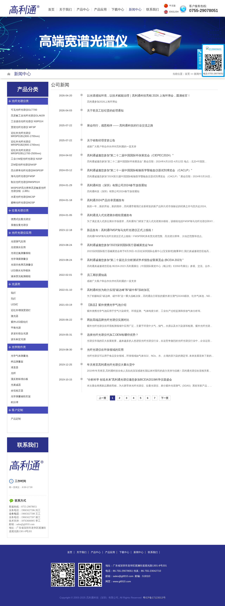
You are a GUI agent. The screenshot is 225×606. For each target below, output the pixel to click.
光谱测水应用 (18, 247)
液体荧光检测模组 (21, 276)
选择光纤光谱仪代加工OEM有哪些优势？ (112, 334)
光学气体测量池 (19, 355)
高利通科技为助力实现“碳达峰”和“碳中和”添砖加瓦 (118, 289)
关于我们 (65, 9)
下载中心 (117, 9)
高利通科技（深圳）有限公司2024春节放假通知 (117, 185)
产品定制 (16, 418)
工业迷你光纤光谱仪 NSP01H (27, 121)
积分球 (14, 402)
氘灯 (13, 298)
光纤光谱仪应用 (21, 232)
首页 (51, 9)
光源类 (16, 284)
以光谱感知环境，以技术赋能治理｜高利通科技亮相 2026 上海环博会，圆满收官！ (138, 95)
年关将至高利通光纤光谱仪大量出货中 (111, 364)
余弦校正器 (17, 390)
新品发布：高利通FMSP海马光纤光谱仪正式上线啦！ (120, 230)
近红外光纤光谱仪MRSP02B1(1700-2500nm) (26, 152)
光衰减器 (16, 384)
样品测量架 (17, 361)
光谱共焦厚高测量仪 (22, 264)
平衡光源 (16, 327)
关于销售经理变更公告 (101, 140)
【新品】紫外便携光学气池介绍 (106, 304)
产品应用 (100, 9)
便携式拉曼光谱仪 (21, 219)
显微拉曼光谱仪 (19, 225)
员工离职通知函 (97, 274)
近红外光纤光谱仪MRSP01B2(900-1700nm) (25, 143)
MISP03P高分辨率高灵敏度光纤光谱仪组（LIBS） (28, 189)
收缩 (199, 59)
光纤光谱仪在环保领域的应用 (105, 349)
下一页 (164, 398)
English (174, 12)
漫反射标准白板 (19, 379)
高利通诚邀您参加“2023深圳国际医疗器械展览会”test (120, 245)
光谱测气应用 (18, 241)
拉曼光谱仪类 (20, 210)
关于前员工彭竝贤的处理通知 (105, 110)
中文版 (172, 5)
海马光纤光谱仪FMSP (23, 176)
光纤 (13, 373)
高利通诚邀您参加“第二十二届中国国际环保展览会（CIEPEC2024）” (130, 155)
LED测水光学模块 (20, 270)
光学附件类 (19, 347)
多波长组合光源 (19, 333)
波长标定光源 (18, 339)
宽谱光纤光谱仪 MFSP (23, 127)
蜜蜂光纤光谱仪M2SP (23, 202)
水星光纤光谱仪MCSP (23, 196)
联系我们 (152, 9)
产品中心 (83, 9)
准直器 (14, 367)
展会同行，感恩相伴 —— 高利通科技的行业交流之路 (120, 125)
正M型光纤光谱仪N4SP (24, 164)
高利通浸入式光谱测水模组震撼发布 (109, 215)
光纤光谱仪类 (20, 101)
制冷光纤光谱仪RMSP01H (25, 182)
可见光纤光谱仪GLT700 (24, 109)
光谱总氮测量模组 (21, 253)
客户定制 (17, 410)
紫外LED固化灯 (19, 321)
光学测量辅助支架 (21, 396)
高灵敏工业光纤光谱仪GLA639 (28, 115)
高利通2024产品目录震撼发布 (105, 200)
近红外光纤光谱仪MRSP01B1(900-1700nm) (25, 135)
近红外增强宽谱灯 (21, 310)
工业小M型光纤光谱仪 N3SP (26, 158)
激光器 (14, 316)
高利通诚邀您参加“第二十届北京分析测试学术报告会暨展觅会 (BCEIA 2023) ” (135, 260)
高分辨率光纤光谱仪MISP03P (27, 170)
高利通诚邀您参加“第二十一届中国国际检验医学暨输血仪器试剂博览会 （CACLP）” (139, 170)
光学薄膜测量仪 (19, 258)
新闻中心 (135, 9)
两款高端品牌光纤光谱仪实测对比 (108, 319)
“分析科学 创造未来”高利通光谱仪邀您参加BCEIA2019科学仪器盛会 (129, 379)
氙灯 (13, 292)
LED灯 (14, 304)
